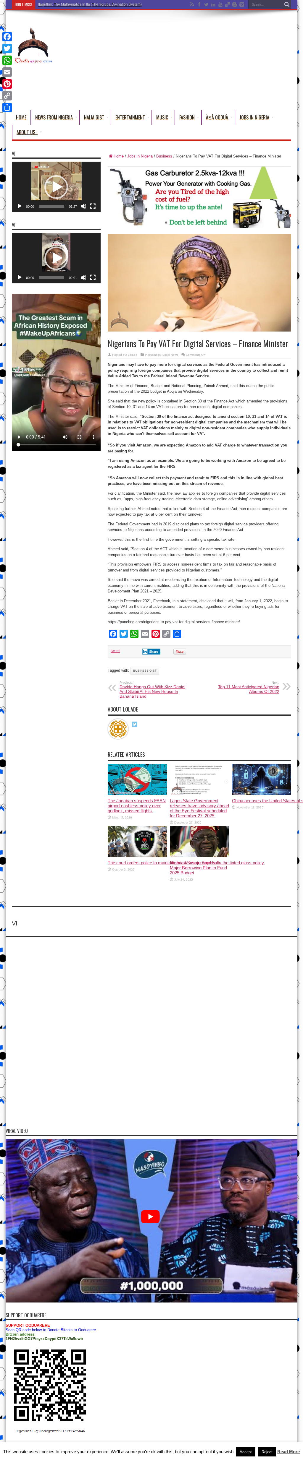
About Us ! (27, 132)
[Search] (286, 4)
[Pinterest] (7, 84)
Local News (170, 354)
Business (164, 156)
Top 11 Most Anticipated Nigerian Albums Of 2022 (248, 687)
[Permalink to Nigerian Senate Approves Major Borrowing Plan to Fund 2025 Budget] (199, 856)
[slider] (51, 206)
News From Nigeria (54, 117)
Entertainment (130, 117)
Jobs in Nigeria (254, 117)
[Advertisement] (183, 61)
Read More (288, 1451)
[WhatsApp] (7, 60)
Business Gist (145, 670)
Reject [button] (267, 1452)
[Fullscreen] (93, 206)
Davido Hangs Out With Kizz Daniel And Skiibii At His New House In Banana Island (152, 690)
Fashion (187, 117)
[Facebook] (7, 37)
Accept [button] (246, 1452)
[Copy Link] (7, 96)
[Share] (7, 107)
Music (162, 117)
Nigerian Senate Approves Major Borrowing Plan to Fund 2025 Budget (198, 867)
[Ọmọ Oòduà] (33, 60)
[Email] (7, 72)
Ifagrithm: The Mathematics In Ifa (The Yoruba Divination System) (90, 4)
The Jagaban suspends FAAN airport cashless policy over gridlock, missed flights (137, 805)
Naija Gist (94, 117)
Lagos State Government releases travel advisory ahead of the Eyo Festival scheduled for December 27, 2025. (199, 808)
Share (153, 651)
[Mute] (83, 206)
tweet (115, 651)
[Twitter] (7, 48)
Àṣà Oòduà (217, 117)
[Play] (19, 206)
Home (21, 117)
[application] (56, 187)
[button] (56, 187)
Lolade (132, 354)
